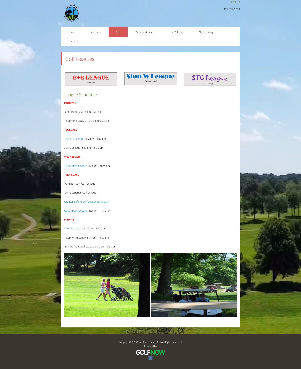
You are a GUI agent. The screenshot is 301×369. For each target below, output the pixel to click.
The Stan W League (75, 165)
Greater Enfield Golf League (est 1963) (86, 201)
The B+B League (73, 139)
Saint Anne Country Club (72, 13)
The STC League (73, 228)
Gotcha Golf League (75, 210)
